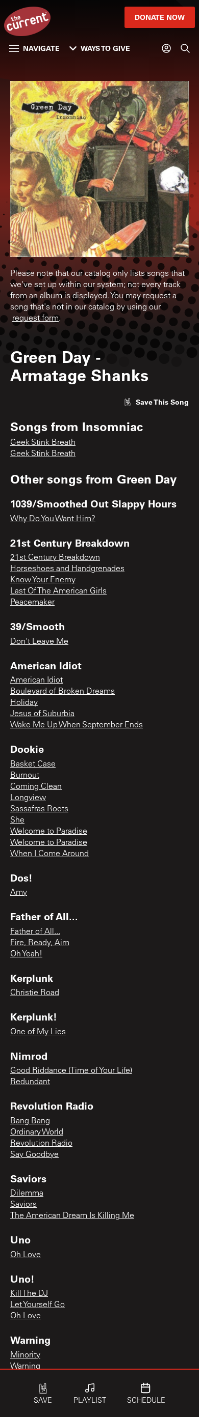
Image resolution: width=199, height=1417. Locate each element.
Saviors (23, 1205)
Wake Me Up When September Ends (76, 725)
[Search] (185, 48)
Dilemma (26, 1193)
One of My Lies (38, 1032)
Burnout (24, 776)
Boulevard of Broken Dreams (62, 692)
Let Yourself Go (37, 1305)
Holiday (24, 703)
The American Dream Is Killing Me (72, 1216)
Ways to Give (105, 48)
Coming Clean (36, 787)
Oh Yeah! (26, 954)
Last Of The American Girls (58, 591)
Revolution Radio (41, 1144)
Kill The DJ (29, 1294)
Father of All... (35, 932)
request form (35, 319)
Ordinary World (36, 1132)
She (17, 820)
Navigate (41, 48)
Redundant (30, 1082)
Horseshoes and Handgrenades (67, 569)
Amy (18, 893)
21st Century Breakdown (55, 558)
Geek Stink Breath (43, 443)
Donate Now (160, 17)
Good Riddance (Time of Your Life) (71, 1071)
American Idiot (36, 680)
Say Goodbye (34, 1155)
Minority (25, 1355)
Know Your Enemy (43, 580)
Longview (28, 798)
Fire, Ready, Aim (39, 943)
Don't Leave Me (39, 642)
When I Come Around (49, 854)
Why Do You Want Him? (52, 519)
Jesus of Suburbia (42, 714)
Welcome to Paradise (48, 832)
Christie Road (34, 993)
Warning (25, 1367)
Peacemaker (32, 603)
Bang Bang (30, 1121)
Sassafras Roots (39, 809)
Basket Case (33, 764)
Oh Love (25, 1255)
